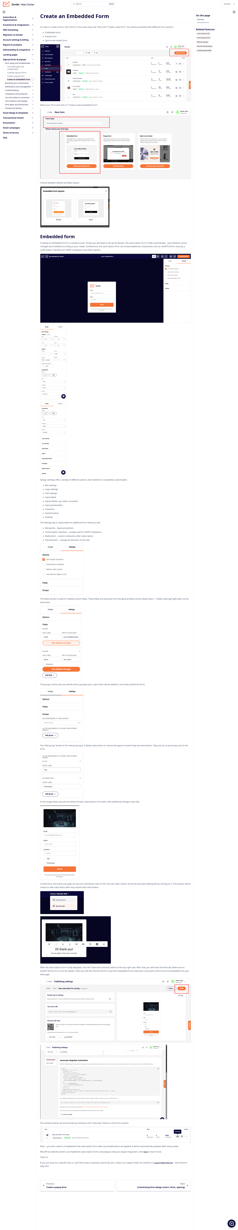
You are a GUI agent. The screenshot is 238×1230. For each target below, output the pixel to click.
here (146, 1151)
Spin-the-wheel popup (204, 46)
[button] (231, 1223)
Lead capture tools (203, 33)
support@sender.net (163, 1162)
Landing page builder (204, 50)
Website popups (202, 42)
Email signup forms (203, 38)
